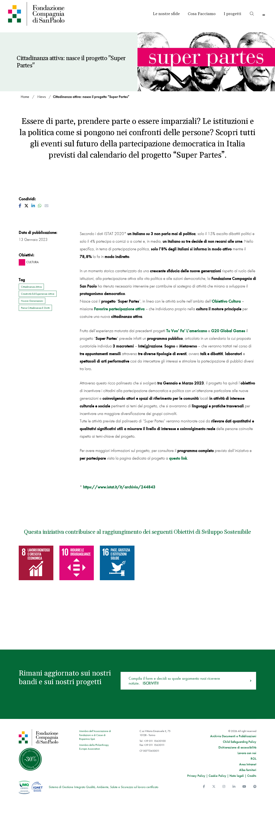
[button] (232, 14)
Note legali (237, 776)
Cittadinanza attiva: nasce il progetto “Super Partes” (91, 96)
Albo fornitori (247, 770)
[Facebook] (204, 786)
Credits (251, 776)
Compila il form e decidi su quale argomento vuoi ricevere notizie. (174, 681)
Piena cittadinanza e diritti (35, 308)
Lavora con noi (247, 753)
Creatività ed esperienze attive (37, 294)
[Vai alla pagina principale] (39, 14)
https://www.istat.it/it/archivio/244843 (119, 487)
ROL (253, 759)
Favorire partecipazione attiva (119, 308)
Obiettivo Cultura (226, 301)
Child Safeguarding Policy (239, 742)
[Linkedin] (234, 786)
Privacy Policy (196, 776)
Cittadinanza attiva (31, 286)
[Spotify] (254, 786)
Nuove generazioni (32, 301)
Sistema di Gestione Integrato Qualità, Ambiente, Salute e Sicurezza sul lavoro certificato (103, 787)
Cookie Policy (217, 776)
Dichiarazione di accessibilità (237, 747)
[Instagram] (223, 786)
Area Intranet (247, 764)
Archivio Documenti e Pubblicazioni (233, 736)
